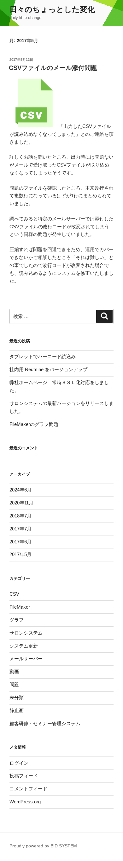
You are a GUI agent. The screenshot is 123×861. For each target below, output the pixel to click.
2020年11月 (21, 502)
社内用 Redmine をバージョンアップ (48, 369)
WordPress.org (25, 801)
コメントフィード (28, 788)
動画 (14, 671)
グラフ (16, 620)
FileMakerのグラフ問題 (33, 424)
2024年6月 (20, 489)
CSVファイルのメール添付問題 (53, 67)
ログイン (18, 763)
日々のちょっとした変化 (52, 9)
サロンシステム (26, 633)
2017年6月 (20, 541)
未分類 (16, 697)
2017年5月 (20, 554)
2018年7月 (20, 515)
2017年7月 (20, 528)
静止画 (16, 710)
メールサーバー (26, 658)
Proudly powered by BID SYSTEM (43, 845)
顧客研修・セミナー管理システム (44, 723)
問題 (14, 684)
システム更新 (23, 646)
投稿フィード (23, 775)
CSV (14, 594)
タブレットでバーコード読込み (42, 356)
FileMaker (19, 607)
